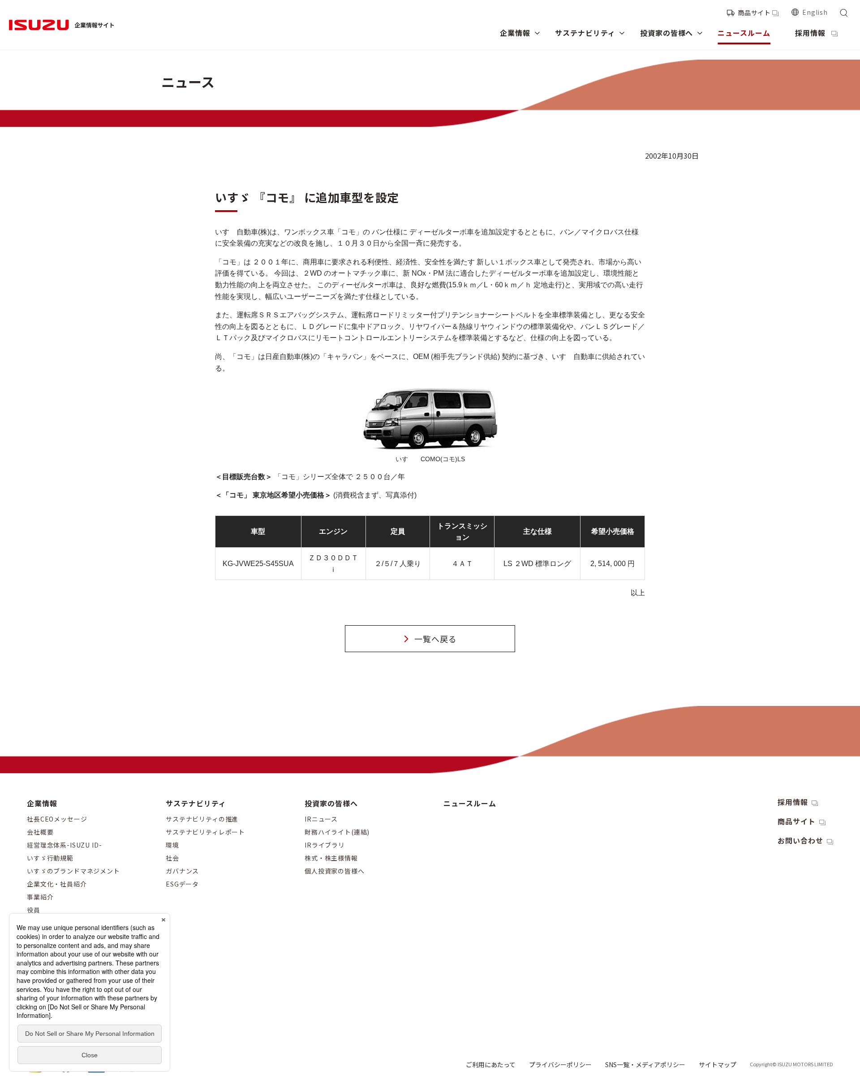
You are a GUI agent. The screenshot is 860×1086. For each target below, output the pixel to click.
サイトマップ (717, 1064)
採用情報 (793, 801)
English (815, 12)
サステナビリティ (196, 803)
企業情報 (42, 803)
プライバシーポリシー (560, 1064)
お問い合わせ (800, 840)
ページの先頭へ (723, 794)
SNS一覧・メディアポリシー (645, 1064)
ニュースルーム (469, 803)
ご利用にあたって (491, 1064)
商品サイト (754, 12)
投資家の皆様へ (331, 803)
